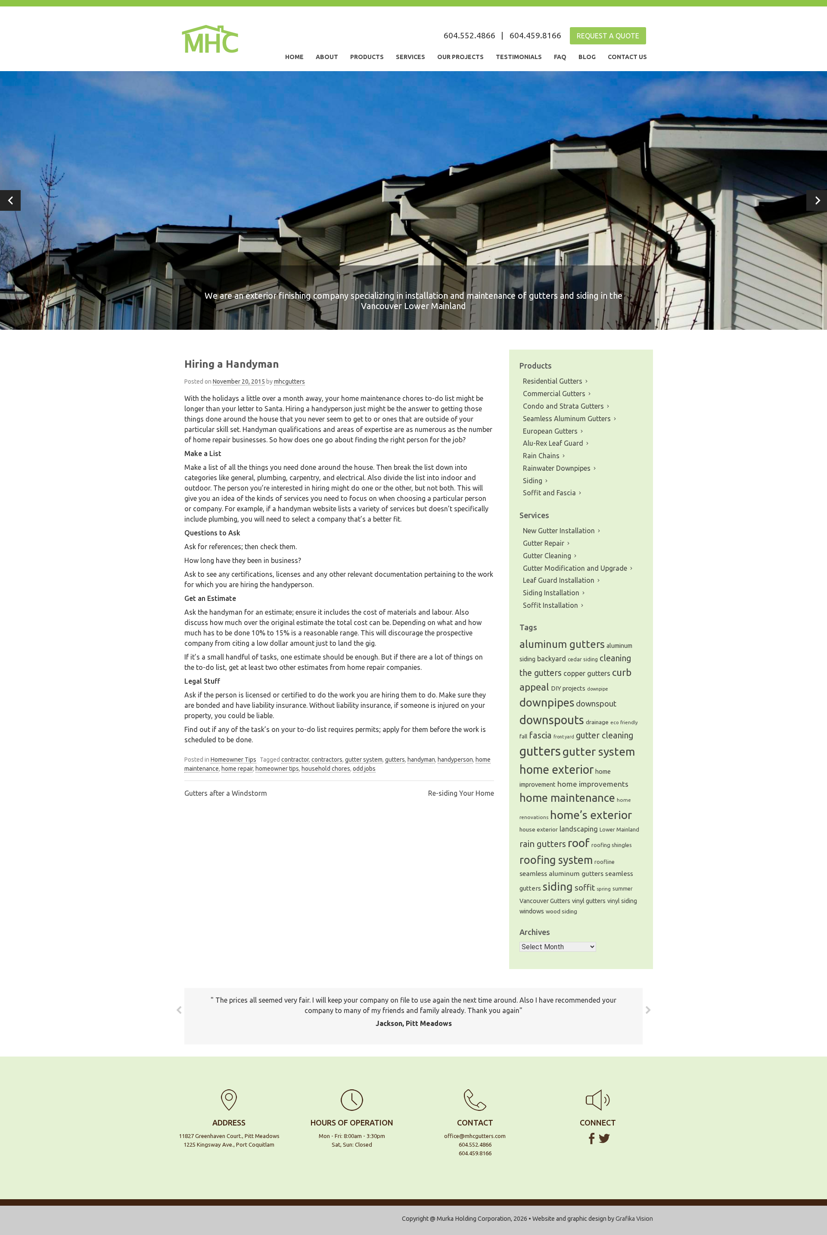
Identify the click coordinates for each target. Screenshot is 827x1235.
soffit (585, 887)
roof (579, 842)
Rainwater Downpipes (557, 468)
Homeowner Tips (233, 759)
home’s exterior (591, 814)
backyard (551, 659)
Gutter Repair (543, 543)
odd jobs (364, 768)
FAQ (560, 56)
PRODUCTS (367, 56)
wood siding (561, 911)
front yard (563, 736)
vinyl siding (622, 900)
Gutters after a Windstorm (225, 793)
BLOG (587, 56)
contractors (326, 759)
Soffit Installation (550, 605)
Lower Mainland (619, 829)
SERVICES (410, 56)
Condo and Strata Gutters (563, 406)
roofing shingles (611, 845)
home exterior (556, 769)
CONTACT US (627, 56)
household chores (326, 768)
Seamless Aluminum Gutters (567, 418)
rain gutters (542, 844)
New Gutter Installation (559, 531)
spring (604, 888)
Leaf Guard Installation (558, 580)
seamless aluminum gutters (561, 873)
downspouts (551, 719)
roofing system (556, 860)
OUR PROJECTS (460, 56)
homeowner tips (277, 768)
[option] (413, 200)
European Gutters (550, 431)
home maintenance (567, 797)
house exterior (538, 829)
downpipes (546, 702)
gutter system (363, 759)
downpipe (597, 688)
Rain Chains (541, 456)
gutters (395, 759)
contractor (295, 759)
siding (558, 886)
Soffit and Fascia (549, 493)
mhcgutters (289, 381)
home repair (237, 768)
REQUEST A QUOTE (608, 36)
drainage (597, 722)
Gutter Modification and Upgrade (575, 568)
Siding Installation (551, 593)
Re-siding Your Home (461, 793)
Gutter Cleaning (547, 556)
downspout (596, 703)
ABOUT (327, 56)
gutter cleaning (604, 735)
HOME (294, 56)
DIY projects (568, 688)
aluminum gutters (562, 644)
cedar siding (583, 659)
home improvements (592, 784)
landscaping (579, 829)
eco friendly (624, 722)
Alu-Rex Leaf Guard (553, 443)
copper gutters (586, 673)
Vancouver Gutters (544, 900)
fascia (540, 735)
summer (622, 888)
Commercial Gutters (554, 393)
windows (531, 911)
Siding (532, 481)
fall (523, 736)
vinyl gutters (589, 900)
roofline (604, 862)
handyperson (455, 759)
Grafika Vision (634, 1218)
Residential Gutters (552, 381)
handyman (421, 759)
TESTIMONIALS (519, 56)
